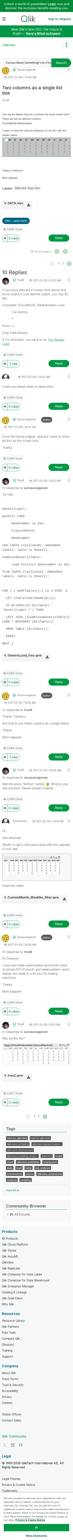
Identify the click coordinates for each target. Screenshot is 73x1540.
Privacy (7, 1397)
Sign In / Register (59, 19)
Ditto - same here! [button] (16, 220)
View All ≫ (12, 1190)
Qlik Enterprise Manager (18, 1286)
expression (50, 1162)
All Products (10, 1238)
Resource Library (13, 1320)
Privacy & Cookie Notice (18, 1485)
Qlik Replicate (11, 1268)
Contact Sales (11, 1420)
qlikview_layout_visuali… (47, 1144)
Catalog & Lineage (14, 1292)
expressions (14, 1174)
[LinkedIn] (13, 1445)
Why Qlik (8, 1304)
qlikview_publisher (28, 1162)
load (19, 1168)
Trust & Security (13, 1385)
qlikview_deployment (20, 1150)
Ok (36, 1527)
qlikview (47, 1156)
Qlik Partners (10, 1326)
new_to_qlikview (17, 1138)
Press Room (10, 1379)
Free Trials (9, 1332)
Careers (7, 1403)
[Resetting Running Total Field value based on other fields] (59, 251)
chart (10, 1162)
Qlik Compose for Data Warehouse (25, 1280)
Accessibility (10, 1391)
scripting (25, 1180)
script (58, 1156)
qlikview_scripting (18, 1144)
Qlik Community (14, 1436)
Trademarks (10, 1491)
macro (30, 1174)
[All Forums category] (8, 1214)
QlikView (9, 45)
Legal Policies (11, 1479)
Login (52, 4)
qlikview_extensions (49, 1174)
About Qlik (9, 1373)
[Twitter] (4, 1445)
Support (7, 1356)
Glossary (8, 1344)
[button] (68, 69)
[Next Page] (68, 264)
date (10, 1168)
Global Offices (11, 1414)
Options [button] (66, 45)
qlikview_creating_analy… (22, 1156)
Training (7, 1350)
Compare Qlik (11, 1338)
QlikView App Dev (27, 188)
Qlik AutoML (10, 1256)
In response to (25, 488)
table (28, 1168)
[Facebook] (21, 1445)
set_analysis (42, 1168)
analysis (12, 1180)
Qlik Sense (9, 1250)
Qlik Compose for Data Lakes (22, 1274)
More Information (36, 1535)
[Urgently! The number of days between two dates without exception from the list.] (65, 251)
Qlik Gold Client (12, 1298)
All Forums (22, 1214)
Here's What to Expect (43, 33)
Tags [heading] (10, 1128)
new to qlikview (40, 1138)
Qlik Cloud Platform (15, 1244)
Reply (59, 238)
